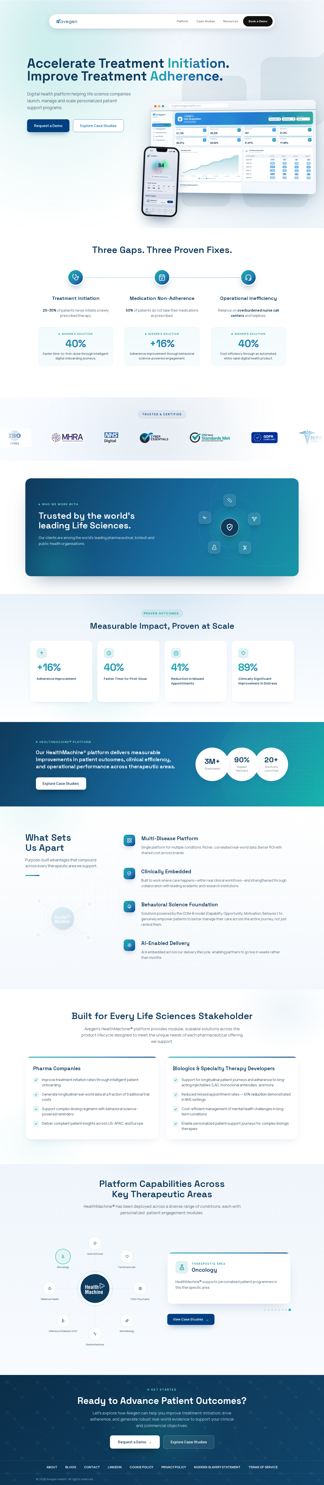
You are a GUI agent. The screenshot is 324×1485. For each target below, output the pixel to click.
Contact (92, 1467)
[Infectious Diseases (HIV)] (283, 1310)
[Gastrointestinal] (279, 1310)
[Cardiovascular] (269, 1310)
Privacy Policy (173, 1467)
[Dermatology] (276, 1310)
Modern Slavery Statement (217, 1467)
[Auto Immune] (265, 1310)
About (52, 1467)
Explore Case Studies (98, 125)
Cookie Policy (141, 1467)
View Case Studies (191, 1319)
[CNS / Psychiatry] (272, 1310)
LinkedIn (115, 1467)
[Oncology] (290, 1310)
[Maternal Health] (286, 1310)
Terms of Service (263, 1467)
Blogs (70, 1467)
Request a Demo (48, 125)
